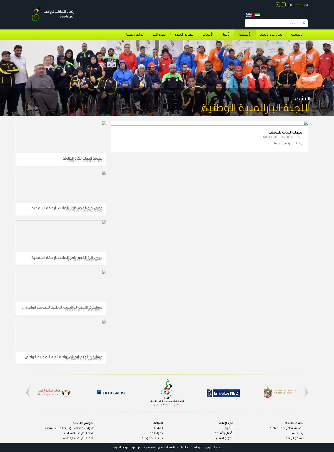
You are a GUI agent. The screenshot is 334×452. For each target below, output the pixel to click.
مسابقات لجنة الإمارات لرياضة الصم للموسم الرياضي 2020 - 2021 (61, 357)
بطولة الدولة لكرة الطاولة (82, 158)
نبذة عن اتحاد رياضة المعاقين (286, 428)
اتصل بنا (158, 428)
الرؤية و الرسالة (294, 438)
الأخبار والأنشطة (224, 433)
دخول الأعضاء (155, 433)
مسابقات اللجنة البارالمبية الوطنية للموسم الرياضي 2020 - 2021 (61, 307)
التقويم (228, 428)
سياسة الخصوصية (152, 438)
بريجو (115, 447)
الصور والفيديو (224, 438)
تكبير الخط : (301, 5)
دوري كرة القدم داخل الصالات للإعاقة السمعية (67, 208)
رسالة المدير (296, 433)
